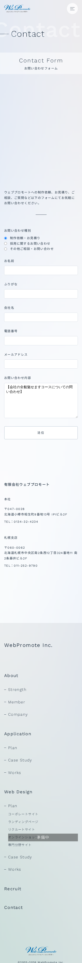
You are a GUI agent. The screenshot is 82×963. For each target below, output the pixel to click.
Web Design (18, 791)
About (11, 675)
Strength (17, 689)
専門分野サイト (20, 845)
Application (17, 733)
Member (16, 702)
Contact (13, 907)
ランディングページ (23, 822)
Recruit (12, 888)
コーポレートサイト (23, 814)
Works (14, 772)
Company (18, 714)
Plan (12, 747)
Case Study (20, 760)
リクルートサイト (21, 829)
